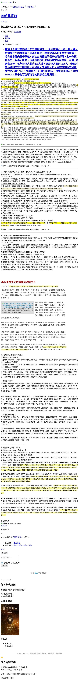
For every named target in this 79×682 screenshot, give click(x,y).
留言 (19, 537)
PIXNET (24, 653)
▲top (3, 549)
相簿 (6, 36)
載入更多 (4, 553)
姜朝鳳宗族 (9, 16)
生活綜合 (17, 32)
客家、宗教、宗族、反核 (23, 545)
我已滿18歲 (5, 678)
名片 (6, 41)
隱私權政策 (51, 653)
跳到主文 (4, 21)
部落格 (7, 38)
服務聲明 (59, 653)
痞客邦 (15, 537)
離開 (11, 678)
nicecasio (4, 525)
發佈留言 (4, 565)
